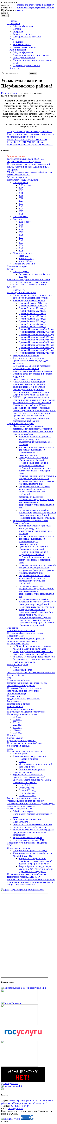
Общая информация (23, 26)
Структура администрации (26, 65)
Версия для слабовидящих (30, 4)
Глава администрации (24, 57)
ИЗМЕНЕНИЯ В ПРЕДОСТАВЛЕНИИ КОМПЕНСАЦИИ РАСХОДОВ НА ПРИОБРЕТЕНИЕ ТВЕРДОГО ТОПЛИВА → (30, 142)
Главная (13, 21)
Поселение (15, 23)
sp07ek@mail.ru (15, 1108)
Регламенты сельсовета (24, 47)
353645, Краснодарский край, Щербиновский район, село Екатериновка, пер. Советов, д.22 (27, 1101)
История (17, 29)
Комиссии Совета (22, 44)
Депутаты (18, 42)
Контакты (14, 68)
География (18, 31)
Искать (33, 73)
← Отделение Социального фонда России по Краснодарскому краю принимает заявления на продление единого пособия (30, 134)
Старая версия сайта (37, 7)
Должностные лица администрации (31, 55)
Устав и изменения (22, 34)
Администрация (18, 49)
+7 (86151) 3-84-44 (20, 1106)
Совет (12, 39)
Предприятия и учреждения (27, 36)
